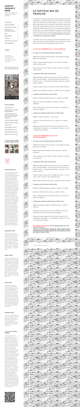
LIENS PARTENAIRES (9, 43)
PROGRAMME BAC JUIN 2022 (11, 132)
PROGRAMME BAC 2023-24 (11, 127)
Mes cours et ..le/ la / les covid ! (11, 134)
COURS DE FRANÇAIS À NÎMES (10, 8)
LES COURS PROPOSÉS (10, 24)
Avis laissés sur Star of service (11, 40)
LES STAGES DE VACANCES (10, 27)
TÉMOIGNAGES (8, 22)
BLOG (6, 33)
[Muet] (16, 98)
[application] (12, 86)
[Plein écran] (18, 98)
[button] (12, 87)
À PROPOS (7, 38)
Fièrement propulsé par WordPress (40, 245)
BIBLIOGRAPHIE (8, 36)
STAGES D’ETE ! (8, 125)
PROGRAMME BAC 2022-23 (11, 129)
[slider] (11, 97)
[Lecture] (7, 98)
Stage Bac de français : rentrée (11, 122)
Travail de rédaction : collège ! (11, 120)
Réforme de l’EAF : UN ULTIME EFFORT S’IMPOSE (11, 110)
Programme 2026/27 (9, 107)
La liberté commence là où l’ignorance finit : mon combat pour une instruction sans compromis (11, 116)
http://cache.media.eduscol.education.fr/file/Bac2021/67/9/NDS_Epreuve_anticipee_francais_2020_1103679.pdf (52, 230)
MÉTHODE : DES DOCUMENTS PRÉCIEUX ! (10, 30)
